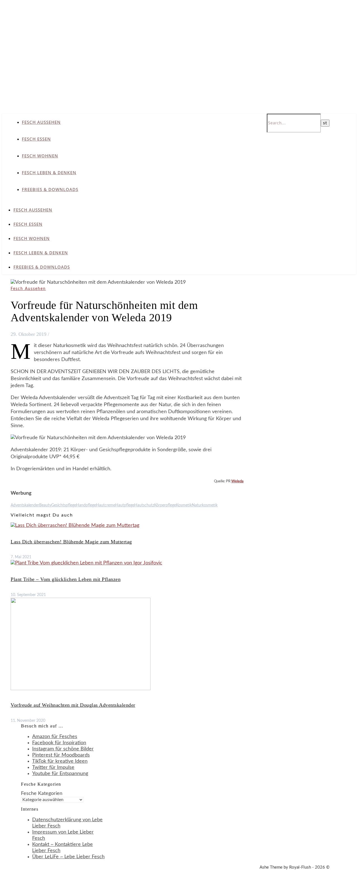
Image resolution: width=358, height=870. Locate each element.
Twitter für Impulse (53, 767)
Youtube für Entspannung (60, 773)
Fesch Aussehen (41, 122)
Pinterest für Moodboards (61, 755)
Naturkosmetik (205, 505)
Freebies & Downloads (50, 189)
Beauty (45, 505)
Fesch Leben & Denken (49, 172)
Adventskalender (25, 505)
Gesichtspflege (63, 505)
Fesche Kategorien (41, 793)
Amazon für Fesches (54, 736)
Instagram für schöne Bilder (63, 749)
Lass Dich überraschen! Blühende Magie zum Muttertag (71, 542)
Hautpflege (124, 505)
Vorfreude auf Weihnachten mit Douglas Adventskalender (73, 705)
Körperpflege (165, 505)
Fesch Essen (36, 139)
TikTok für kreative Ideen (60, 761)
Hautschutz (144, 505)
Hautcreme (105, 505)
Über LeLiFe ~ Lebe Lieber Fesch (68, 856)
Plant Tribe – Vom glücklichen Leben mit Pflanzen (66, 579)
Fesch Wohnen (40, 156)
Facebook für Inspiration (59, 742)
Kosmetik (184, 505)
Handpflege (86, 505)
